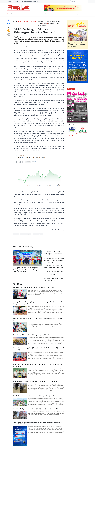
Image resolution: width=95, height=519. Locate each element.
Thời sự (11, 14)
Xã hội (46, 14)
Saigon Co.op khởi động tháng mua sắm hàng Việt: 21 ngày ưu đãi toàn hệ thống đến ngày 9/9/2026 (54, 260)
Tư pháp (17, 14)
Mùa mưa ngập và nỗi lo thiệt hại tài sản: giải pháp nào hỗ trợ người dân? (36, 381)
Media (22, 14)
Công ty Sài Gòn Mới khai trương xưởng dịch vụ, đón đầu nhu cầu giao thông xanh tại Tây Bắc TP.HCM (27, 270)
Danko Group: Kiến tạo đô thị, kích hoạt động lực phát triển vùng (33, 335)
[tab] (76, 133)
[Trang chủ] (7, 13)
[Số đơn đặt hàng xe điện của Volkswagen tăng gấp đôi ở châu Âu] (18, 8)
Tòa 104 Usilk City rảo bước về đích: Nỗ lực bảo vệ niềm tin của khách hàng (36, 409)
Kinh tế (56, 14)
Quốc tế (27, 14)
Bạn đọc (71, 14)
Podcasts (33, 14)
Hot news (47, 21)
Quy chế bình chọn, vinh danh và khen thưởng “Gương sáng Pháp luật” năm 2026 (76, 44)
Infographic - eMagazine (55, 21)
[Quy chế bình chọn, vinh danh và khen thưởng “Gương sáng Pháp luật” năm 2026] (77, 35)
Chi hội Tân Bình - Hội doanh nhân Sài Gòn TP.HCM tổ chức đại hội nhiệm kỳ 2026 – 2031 (54, 273)
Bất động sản (63, 14)
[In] (8, 34)
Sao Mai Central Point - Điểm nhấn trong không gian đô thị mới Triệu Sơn (36, 396)
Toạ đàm (40, 23)
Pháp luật (40, 14)
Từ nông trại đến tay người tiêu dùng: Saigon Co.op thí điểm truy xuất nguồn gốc (53, 253)
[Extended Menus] (84, 13)
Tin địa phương (78, 14)
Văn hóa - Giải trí (51, 23)
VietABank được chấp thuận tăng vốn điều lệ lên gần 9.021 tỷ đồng (33, 287)
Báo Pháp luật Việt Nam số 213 (76, 119)
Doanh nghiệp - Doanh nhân (27, 21)
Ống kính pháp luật (42, 25)
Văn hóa (51, 14)
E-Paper (71, 89)
